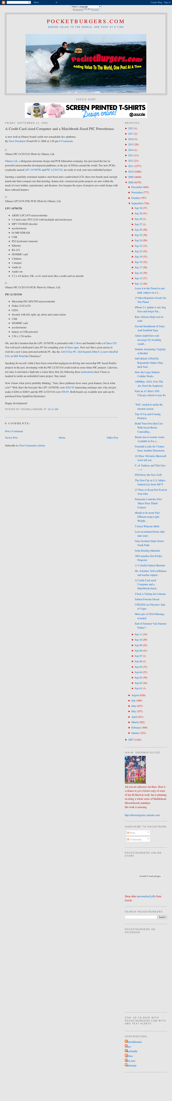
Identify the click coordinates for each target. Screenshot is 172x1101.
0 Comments (66, 141)
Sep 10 (138, 639)
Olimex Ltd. (11, 161)
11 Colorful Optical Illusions (150, 565)
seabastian (131, 1065)
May (133, 711)
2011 (131, 166)
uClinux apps (71, 347)
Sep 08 (138, 650)
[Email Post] (59, 409)
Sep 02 (138, 683)
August (135, 695)
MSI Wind (19, 356)
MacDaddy (132, 1051)
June (133, 706)
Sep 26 (138, 229)
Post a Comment (14, 431)
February (136, 727)
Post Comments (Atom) (32, 445)
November (136, 192)
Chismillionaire (134, 1042)
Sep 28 (138, 219)
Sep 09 (138, 645)
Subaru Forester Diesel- (147, 599)
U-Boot (78, 343)
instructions (87, 372)
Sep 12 (138, 283)
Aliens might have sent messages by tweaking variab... (148, 339)
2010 (131, 171)
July (133, 700)
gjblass (129, 1056)
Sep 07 (138, 656)
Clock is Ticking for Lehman (150, 594)
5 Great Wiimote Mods (147, 526)
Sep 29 (138, 213)
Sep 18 (138, 262)
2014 (131, 150)
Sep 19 (138, 256)
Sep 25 (138, 235)
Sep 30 (138, 208)
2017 (131, 134)
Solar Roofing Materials (147, 550)
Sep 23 (138, 246)
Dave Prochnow (17, 141)
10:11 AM (53, 409)
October (135, 198)
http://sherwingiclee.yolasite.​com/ (142, 815)
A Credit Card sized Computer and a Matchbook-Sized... (146, 584)
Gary (128, 1046)
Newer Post (11, 437)
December (136, 187)
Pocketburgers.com (86, 21)
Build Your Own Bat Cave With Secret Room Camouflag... (149, 427)
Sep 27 (138, 224)
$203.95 (70, 387)
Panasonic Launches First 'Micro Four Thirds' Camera (148, 503)
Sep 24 (138, 240)
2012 (131, 161)
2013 (131, 155)
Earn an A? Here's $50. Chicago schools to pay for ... (150, 395)
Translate (95, 10)
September (137, 203)
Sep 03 (138, 677)
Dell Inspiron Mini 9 (88, 352)
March (134, 722)
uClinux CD (109, 343)
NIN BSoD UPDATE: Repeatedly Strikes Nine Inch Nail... (149, 362)
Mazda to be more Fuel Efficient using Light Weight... (147, 517)
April (134, 717)
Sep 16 (138, 273)
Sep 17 (138, 267)
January (135, 733)
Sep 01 (138, 688)
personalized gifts (146, 896)
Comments (135, 839)
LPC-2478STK (33, 170)
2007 (131, 739)
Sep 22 (138, 251)
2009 (131, 177)
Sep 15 (138, 278)
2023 (131, 128)
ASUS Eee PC (68, 352)
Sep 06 (138, 661)
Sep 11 (138, 634)
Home (62, 437)
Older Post (112, 437)
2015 (131, 144)
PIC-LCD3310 (54, 170)
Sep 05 (138, 667)
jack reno (130, 1061)
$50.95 (65, 392)
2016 (131, 139)
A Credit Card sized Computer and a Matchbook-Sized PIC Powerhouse (59, 128)
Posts (132, 833)
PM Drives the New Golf (148, 475)
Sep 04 (138, 672)
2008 (131, 182)
